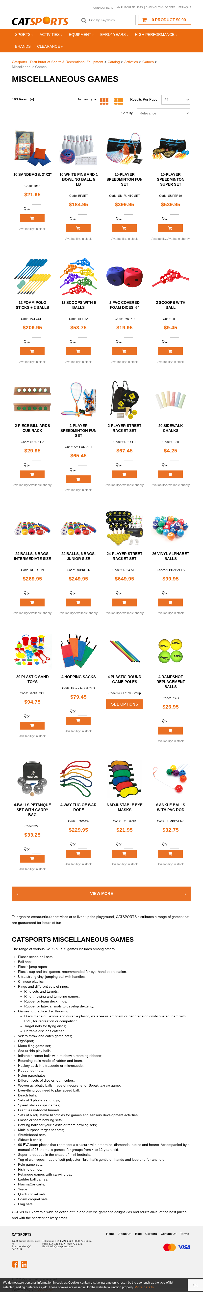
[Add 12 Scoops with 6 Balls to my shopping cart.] (78, 351)
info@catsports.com (61, 1246)
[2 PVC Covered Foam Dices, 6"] (124, 276)
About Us (124, 1234)
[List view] (117, 101)
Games (148, 62)
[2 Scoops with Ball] (170, 276)
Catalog (114, 62)
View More (101, 893)
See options (124, 704)
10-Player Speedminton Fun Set (124, 179)
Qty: (27, 208)
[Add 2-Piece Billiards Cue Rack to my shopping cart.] (32, 474)
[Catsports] (40, 21)
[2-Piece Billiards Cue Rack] (32, 399)
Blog (138, 1234)
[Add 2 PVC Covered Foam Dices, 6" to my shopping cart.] (124, 351)
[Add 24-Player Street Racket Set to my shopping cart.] (124, 602)
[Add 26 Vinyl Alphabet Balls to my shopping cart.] (170, 602)
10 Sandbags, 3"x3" (32, 174)
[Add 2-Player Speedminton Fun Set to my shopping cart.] (78, 479)
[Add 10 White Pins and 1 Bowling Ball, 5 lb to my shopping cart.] (78, 228)
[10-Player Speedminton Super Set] (170, 148)
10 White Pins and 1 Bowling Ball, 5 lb (78, 179)
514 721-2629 (65, 1241)
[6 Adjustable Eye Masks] (124, 779)
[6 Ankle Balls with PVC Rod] (170, 779)
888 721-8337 (75, 1243)
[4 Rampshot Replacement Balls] (170, 651)
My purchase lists (130, 7)
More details (144, 1287)
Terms (184, 1234)
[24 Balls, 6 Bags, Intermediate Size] (32, 528)
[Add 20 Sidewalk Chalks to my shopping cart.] (170, 474)
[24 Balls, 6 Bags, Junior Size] (78, 528)
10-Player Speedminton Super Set (170, 179)
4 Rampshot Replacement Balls (170, 682)
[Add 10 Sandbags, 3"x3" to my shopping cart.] (32, 218)
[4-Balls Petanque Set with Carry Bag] (32, 779)
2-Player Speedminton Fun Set (78, 430)
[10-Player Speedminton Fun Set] (124, 148)
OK (195, 1285)
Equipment (80, 34)
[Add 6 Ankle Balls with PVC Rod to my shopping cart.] (170, 854)
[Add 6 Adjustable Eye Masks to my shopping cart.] (124, 854)
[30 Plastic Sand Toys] (32, 651)
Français (184, 7)
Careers (151, 1234)
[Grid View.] (103, 101)
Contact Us (169, 1234)
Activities (50, 34)
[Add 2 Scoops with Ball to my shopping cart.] (170, 351)
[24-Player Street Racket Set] (124, 528)
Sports (22, 34)
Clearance (48, 46)
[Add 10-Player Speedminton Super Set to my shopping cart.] (170, 228)
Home (110, 1234)
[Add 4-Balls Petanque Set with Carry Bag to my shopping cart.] (32, 859)
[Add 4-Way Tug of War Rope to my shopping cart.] (78, 854)
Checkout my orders (161, 7)
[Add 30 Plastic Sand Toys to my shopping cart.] (32, 726)
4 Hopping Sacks (78, 677)
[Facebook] (15, 1264)
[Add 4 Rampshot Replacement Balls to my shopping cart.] (170, 731)
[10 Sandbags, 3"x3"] (32, 148)
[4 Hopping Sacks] (78, 651)
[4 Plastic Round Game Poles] (124, 651)
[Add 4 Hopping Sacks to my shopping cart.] (78, 721)
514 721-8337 (57, 1243)
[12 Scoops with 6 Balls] (78, 276)
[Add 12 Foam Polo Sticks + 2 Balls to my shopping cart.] (32, 351)
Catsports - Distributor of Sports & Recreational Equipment (57, 62)
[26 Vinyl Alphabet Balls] (170, 528)
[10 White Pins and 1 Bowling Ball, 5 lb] (78, 148)
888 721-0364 (83, 1241)
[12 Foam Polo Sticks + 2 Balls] (32, 276)
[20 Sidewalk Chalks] (170, 399)
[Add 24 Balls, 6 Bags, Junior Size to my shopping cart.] (78, 602)
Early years (113, 34)
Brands (23, 46)
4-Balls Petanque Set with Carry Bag (32, 810)
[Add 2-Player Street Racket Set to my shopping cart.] (124, 474)
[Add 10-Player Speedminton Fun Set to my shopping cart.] (124, 228)
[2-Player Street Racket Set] (124, 399)
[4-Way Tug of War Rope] (78, 779)
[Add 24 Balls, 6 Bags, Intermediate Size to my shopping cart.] (32, 602)
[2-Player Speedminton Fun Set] (78, 399)
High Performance (155, 34)
